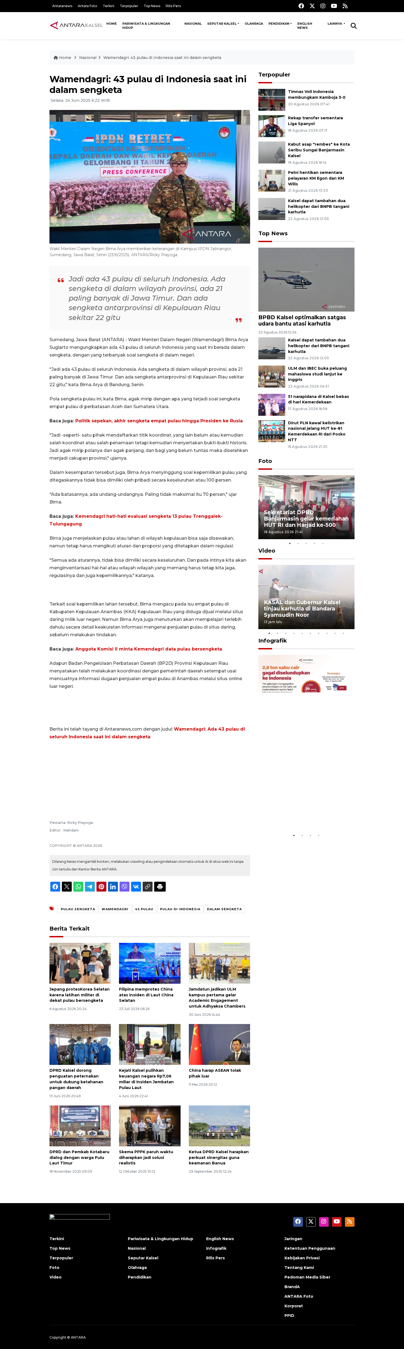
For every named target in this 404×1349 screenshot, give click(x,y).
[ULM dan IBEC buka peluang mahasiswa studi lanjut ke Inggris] (271, 376)
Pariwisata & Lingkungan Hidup (146, 26)
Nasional (193, 24)
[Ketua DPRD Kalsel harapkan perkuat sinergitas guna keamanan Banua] (219, 1125)
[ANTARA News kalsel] (76, 25)
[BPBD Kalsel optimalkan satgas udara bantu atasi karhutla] (306, 279)
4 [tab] (314, 543)
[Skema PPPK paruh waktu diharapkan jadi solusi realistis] (149, 1125)
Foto (265, 461)
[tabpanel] (306, 507)
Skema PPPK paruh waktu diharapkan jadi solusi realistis (146, 1157)
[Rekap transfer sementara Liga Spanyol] (271, 125)
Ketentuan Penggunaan (309, 1248)
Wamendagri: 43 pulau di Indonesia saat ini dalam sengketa (162, 57)
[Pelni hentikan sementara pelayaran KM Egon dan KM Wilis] (271, 180)
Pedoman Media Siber (307, 1277)
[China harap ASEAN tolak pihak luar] (219, 1044)
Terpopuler (129, 6)
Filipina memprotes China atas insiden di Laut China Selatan (146, 995)
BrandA (292, 1286)
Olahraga (254, 24)
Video (266, 550)
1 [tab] (290, 543)
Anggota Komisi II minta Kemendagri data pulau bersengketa (148, 649)
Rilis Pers (173, 6)
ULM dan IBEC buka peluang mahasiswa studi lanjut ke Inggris (317, 374)
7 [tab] (319, 633)
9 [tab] (335, 633)
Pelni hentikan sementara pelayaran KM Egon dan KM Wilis (316, 178)
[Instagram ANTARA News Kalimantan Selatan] (322, 6)
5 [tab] (323, 543)
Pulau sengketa (78, 909)
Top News (152, 6)
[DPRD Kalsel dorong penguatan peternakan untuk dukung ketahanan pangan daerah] (80, 1044)
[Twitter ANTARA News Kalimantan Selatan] (312, 6)
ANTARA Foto (298, 1296)
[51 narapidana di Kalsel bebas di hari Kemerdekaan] (271, 404)
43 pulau (144, 909)
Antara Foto (87, 6)
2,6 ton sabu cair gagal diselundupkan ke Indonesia (303, 813)
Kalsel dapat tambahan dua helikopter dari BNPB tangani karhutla (318, 206)
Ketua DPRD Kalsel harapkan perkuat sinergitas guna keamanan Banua (219, 1157)
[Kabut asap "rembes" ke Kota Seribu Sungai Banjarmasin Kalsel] (271, 152)
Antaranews (62, 6)
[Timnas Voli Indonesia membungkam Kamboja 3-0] (271, 99)
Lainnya (335, 24)
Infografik (272, 640)
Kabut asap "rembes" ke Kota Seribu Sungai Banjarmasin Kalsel (319, 150)
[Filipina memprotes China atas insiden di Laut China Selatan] (149, 963)
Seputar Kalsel (222, 24)
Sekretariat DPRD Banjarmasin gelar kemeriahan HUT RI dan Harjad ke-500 (306, 518)
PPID (289, 1315)
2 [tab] (298, 543)
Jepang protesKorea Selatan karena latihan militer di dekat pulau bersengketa (79, 995)
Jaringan (293, 1238)
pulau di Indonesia (180, 909)
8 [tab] (327, 633)
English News (304, 26)
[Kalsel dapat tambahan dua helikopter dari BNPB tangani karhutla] (271, 208)
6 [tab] (310, 633)
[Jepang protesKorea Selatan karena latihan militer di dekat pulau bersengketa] (80, 963)
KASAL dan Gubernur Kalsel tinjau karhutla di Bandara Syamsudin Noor (302, 608)
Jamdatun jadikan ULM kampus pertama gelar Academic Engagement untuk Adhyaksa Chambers (217, 998)
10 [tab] (343, 633)
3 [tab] (306, 543)
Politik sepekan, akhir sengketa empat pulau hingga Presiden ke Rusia (159, 420)
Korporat (293, 1305)
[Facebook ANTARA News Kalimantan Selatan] (301, 6)
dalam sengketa (224, 909)
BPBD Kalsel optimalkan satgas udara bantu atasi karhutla (302, 320)
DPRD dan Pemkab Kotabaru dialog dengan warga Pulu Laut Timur (79, 1157)
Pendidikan (279, 24)
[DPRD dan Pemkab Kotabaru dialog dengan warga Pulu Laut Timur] (80, 1125)
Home (111, 24)
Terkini (108, 6)
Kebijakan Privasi (302, 1257)
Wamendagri (115, 909)
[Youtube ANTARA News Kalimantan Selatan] (334, 6)
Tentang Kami (299, 1267)
